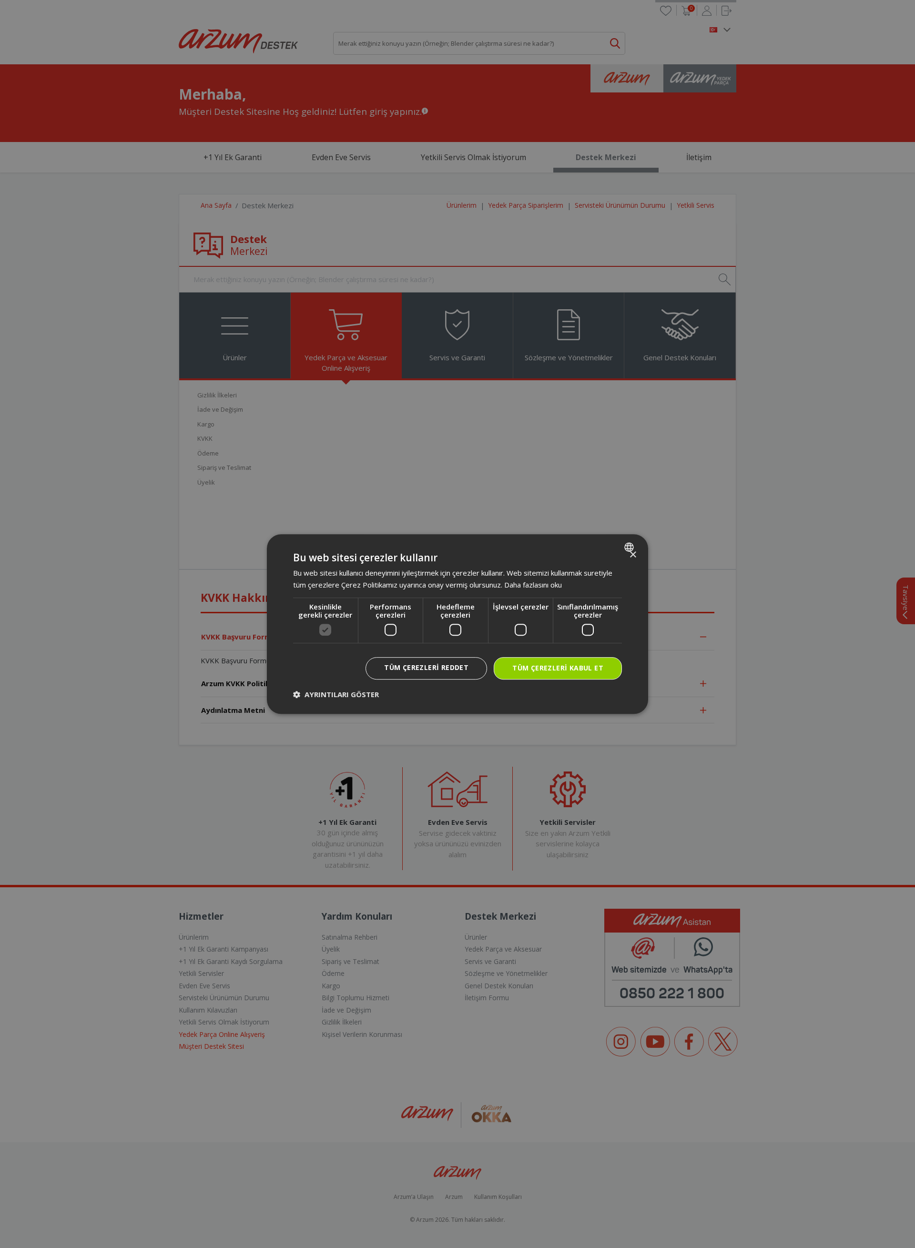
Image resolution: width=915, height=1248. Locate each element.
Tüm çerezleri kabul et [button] (557, 668)
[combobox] (630, 547)
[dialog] (457, 624)
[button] (336, 694)
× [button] (632, 554)
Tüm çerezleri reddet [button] (426, 667)
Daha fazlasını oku (533, 584)
